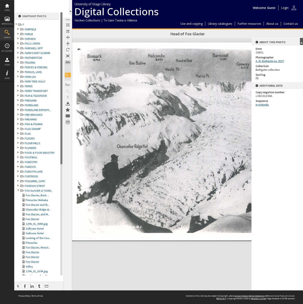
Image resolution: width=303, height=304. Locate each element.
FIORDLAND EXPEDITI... (38, 110)
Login (7, 64)
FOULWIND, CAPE (35, 181)
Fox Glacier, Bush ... (37, 195)
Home (7, 10)
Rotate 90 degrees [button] (68, 50)
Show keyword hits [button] (68, 91)
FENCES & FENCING (36, 67)
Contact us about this (68, 116)
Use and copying (192, 24)
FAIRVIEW (30, 39)
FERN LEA (30, 77)
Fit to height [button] (68, 43)
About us (272, 24)
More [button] (7, 78)
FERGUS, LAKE (33, 72)
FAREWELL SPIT (34, 48)
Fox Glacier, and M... (38, 214)
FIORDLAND (31, 105)
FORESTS (30, 167)
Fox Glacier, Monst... (38, 247)
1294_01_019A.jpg (37, 271)
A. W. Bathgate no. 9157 (270, 61)
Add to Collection (68, 110)
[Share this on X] (18, 284)
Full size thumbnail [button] (68, 25)
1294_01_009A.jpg (37, 224)
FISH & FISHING (34, 124)
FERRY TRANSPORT (36, 91)
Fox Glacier (32, 219)
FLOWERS (30, 148)
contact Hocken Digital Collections (250, 296)
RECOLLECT (221, 298)
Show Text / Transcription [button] (68, 85)
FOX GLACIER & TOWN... (39, 190)
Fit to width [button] (68, 37)
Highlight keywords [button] (68, 97)
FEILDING (30, 62)
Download (68, 103)
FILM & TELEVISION (36, 96)
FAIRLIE (29, 34)
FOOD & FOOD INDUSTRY (40, 152)
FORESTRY (31, 162)
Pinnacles (32, 243)
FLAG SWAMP (33, 129)
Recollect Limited (258, 298)
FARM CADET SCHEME (37, 53)
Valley (29, 266)
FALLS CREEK (32, 43)
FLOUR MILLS (32, 143)
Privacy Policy (24, 296)
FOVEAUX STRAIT (35, 186)
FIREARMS (31, 119)
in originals (262, 104)
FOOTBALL (31, 157)
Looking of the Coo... (38, 238)
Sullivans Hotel (35, 228)
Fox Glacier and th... (37, 205)
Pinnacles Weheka (37, 200)
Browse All (7, 23)
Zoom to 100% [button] (68, 56)
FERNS (29, 86)
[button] (68, 75)
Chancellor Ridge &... (38, 209)
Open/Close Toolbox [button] (70, 7)
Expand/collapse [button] (301, 41)
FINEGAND (31, 100)
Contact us (290, 24)
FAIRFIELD (30, 29)
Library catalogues (220, 24)
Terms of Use (37, 296)
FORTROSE (31, 176)
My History (7, 51)
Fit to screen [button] (68, 31)
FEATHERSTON (33, 58)
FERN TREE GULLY (35, 81)
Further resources (249, 24)
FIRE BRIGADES (34, 115)
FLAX (28, 134)
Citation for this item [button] (68, 122)
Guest (271, 8)
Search (7, 37)
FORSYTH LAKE (34, 171)
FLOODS (30, 138)
